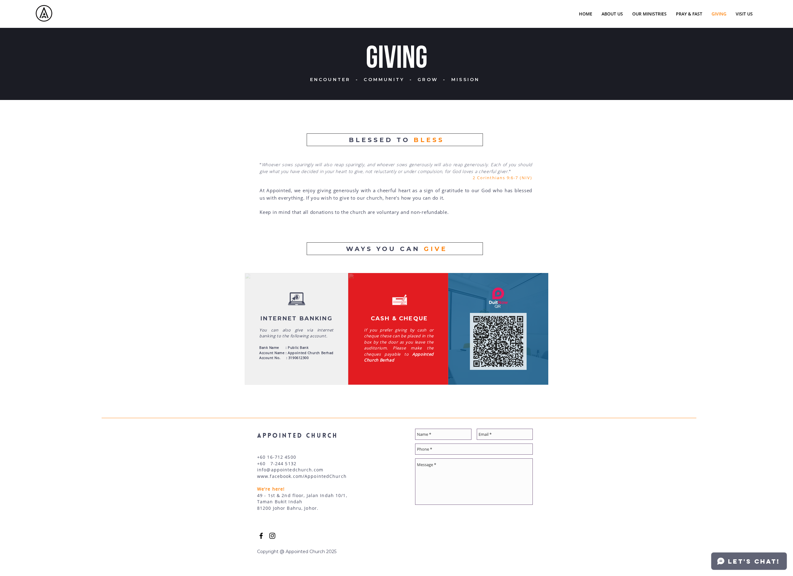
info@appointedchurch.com (290, 470)
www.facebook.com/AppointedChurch (302, 476)
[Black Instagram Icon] (272, 536)
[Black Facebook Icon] (261, 536)
